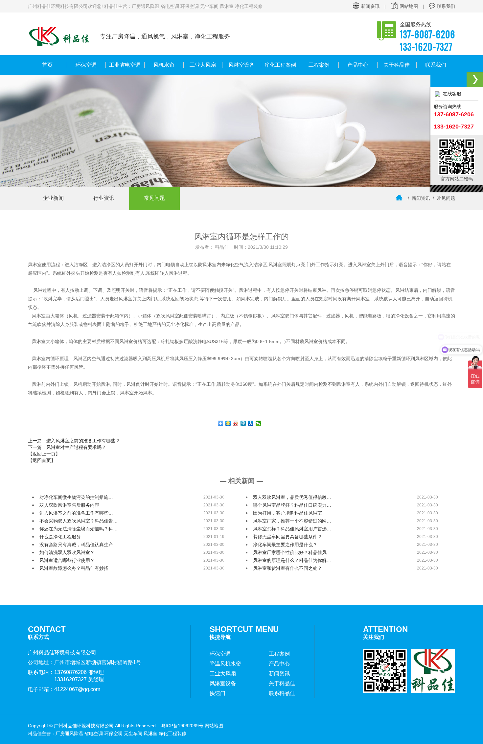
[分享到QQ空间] (228, 423)
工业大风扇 (203, 65)
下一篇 (67, 447)
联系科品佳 (282, 693)
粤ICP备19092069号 (182, 725)
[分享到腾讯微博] (243, 423)
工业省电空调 (125, 65)
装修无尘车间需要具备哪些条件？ (287, 536)
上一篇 (74, 440)
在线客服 (450, 93)
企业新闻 (53, 198)
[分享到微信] (258, 423)
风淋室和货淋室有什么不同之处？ (287, 568)
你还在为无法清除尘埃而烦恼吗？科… (78, 528)
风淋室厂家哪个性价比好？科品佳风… (292, 552)
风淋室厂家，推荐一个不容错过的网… (292, 520)
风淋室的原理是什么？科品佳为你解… (292, 560)
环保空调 (86, 65)
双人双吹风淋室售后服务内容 (69, 505)
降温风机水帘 (225, 663)
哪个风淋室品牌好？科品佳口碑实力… (292, 505)
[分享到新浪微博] (236, 423)
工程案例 (319, 65)
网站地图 (409, 6)
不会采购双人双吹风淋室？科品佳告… (78, 520)
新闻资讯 (370, 6)
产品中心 (357, 65)
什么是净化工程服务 (60, 536)
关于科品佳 (396, 65)
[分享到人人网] (251, 423)
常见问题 (154, 198)
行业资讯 (103, 198)
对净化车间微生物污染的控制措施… (76, 497)
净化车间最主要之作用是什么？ (285, 544)
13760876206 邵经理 (79, 672)
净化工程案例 (280, 65)
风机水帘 (163, 65)
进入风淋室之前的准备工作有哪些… (76, 513)
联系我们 (446, 6)
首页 (47, 65)
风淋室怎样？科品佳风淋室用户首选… (292, 528)
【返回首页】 (42, 460)
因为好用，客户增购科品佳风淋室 (287, 513)
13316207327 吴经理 (79, 679)
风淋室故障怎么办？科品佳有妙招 (73, 568)
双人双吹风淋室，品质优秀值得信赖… (292, 497)
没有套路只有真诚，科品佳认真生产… (78, 544)
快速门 (217, 693)
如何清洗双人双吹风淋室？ (67, 552)
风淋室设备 (241, 65)
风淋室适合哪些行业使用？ (67, 560)
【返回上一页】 (44, 453)
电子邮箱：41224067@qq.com (64, 689)
